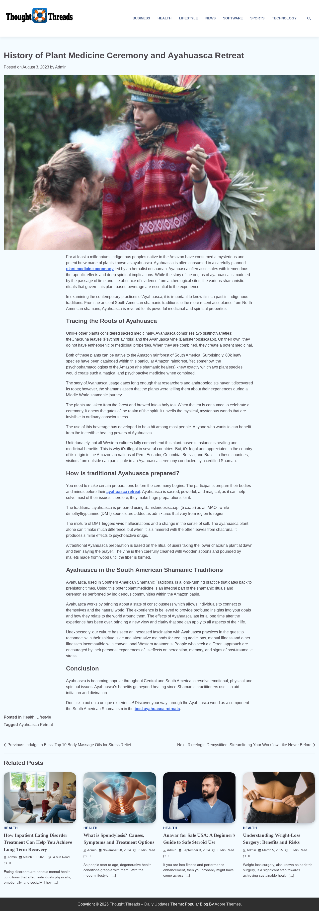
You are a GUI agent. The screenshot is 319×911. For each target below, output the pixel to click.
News (210, 18)
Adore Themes (228, 904)
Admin (61, 67)
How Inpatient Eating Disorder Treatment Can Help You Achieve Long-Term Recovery (38, 842)
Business (141, 18)
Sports (257, 18)
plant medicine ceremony (90, 269)
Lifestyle (188, 18)
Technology (284, 18)
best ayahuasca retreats (157, 709)
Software (233, 18)
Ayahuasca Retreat (36, 725)
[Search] (309, 18)
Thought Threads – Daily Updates (139, 904)
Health (164, 18)
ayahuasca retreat (123, 491)
